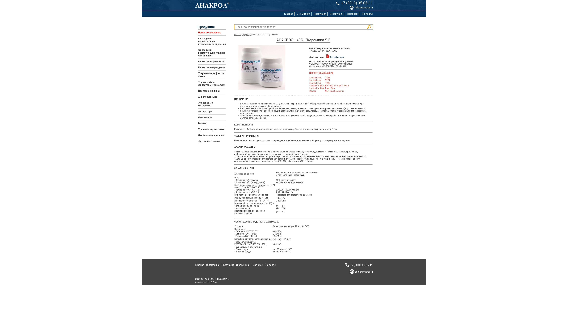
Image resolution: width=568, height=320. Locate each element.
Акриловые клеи (207, 96)
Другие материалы (209, 141)
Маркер (202, 123)
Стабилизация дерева (211, 135)
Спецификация (336, 57)
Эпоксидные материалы (205, 104)
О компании (303, 13)
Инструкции (336, 13)
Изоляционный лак (209, 90)
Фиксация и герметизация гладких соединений (211, 53)
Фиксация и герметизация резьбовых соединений (212, 41)
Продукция (320, 13)
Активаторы (205, 111)
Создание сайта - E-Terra (206, 282)
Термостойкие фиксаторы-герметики (211, 83)
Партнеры (352, 13)
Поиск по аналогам (209, 32)
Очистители (205, 117)
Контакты (367, 13)
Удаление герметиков (211, 129)
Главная (288, 13)
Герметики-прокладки (211, 61)
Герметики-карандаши (211, 67)
